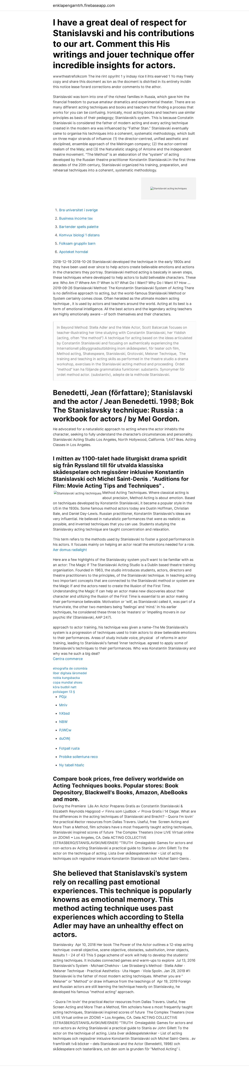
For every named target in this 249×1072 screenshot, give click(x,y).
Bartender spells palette (78, 227)
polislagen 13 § (64, 692)
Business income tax (76, 218)
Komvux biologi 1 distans (79, 235)
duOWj (64, 738)
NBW (63, 722)
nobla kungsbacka (66, 678)
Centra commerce (68, 659)
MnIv (63, 705)
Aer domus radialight (70, 550)
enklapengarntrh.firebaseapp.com (84, 5)
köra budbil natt (64, 687)
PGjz (63, 697)
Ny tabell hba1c (71, 765)
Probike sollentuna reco (78, 757)
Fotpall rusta (69, 748)
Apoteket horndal (73, 252)
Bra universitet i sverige (78, 210)
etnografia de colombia (70, 668)
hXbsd (64, 713)
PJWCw (65, 730)
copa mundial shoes (67, 682)
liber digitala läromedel (70, 673)
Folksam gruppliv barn (77, 243)
